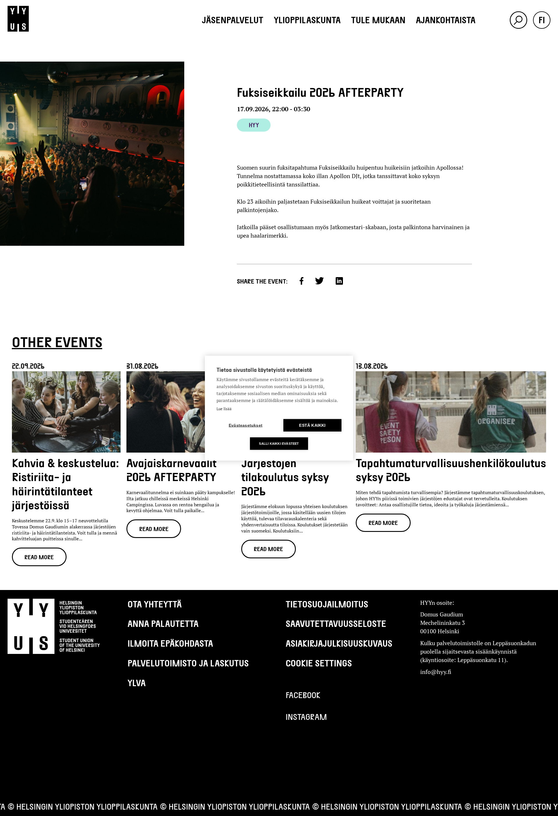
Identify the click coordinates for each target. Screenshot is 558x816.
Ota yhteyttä (155, 604)
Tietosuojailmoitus (327, 604)
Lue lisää (224, 408)
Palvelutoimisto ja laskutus (188, 663)
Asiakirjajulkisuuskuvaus (339, 643)
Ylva (137, 682)
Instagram (306, 717)
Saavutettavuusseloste (336, 623)
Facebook (303, 695)
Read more (39, 556)
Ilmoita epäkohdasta (170, 643)
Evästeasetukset (245, 425)
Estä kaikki (312, 425)
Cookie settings (319, 663)
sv (542, 54)
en (541, 37)
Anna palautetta (163, 623)
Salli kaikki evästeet (279, 443)
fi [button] (542, 20)
